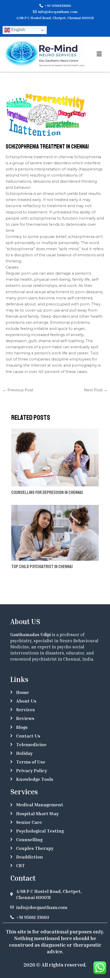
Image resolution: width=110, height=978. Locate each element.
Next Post (95, 390)
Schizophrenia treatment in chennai (40, 157)
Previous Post (18, 390)
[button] (99, 54)
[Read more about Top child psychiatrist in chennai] (54, 532)
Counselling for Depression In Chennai (47, 492)
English (17, 30)
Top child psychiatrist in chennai (42, 566)
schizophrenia (81, 236)
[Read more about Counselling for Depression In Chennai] (54, 457)
